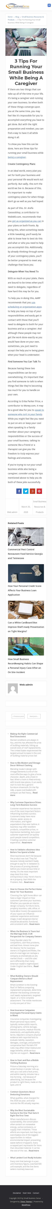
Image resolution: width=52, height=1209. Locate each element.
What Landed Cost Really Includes (25, 1157)
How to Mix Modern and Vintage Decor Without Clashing (25, 764)
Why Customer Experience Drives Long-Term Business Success (25, 803)
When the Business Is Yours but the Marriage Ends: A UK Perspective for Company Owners (26, 934)
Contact (36, 1193)
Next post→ (34, 716)
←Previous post (18, 716)
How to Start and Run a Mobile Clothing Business (24, 1061)
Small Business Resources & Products (39, 506)
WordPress (26, 1205)
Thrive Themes (26, 1201)
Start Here (27, 1193)
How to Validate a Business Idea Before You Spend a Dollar (25, 851)
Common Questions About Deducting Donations (22, 1093)
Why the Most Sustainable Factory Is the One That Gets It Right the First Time (24, 1113)
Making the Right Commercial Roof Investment (24, 735)
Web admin (12, 512)
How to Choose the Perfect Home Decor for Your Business (26, 890)
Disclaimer (17, 1193)
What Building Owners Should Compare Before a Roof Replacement (24, 978)
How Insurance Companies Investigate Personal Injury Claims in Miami (26, 1013)
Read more (27, 842)
